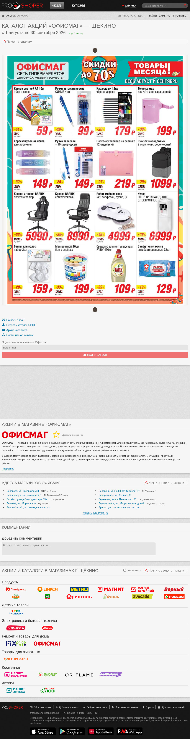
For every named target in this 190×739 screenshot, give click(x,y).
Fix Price (16, 643)
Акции (57, 5)
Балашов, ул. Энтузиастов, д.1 (24, 495)
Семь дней (111, 674)
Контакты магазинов (126, 707)
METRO (79, 589)
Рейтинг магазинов (97, 707)
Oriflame (79, 674)
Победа (174, 596)
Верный (174, 589)
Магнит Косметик (16, 674)
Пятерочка (16, 589)
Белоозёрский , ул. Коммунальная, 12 (28, 507)
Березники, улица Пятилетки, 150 (117, 499)
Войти (152, 15)
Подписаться (96, 355)
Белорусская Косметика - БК (47, 674)
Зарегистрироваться (173, 15)
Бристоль (79, 596)
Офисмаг (47, 643)
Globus (16, 596)
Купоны (78, 5)
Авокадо (142, 596)
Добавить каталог (68, 707)
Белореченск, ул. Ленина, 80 (115, 495)
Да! (47, 596)
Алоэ (47, 690)
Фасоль (111, 596)
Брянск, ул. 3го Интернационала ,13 (119, 507)
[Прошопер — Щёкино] (3, 15)
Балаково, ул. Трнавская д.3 (22, 491)
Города (149, 707)
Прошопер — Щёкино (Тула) (22, 5)
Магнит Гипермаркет (142, 589)
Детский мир (16, 612)
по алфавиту (133, 570)
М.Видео (47, 628)
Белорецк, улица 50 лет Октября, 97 (119, 491)
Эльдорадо (16, 628)
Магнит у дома (111, 589)
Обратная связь (42, 707)
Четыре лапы (16, 659)
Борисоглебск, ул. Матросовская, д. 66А (122, 503)
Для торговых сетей (172, 707)
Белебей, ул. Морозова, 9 (21, 503)
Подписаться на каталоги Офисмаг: (25, 342)
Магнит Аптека (16, 690)
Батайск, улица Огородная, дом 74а (26, 499)
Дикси (47, 589)
